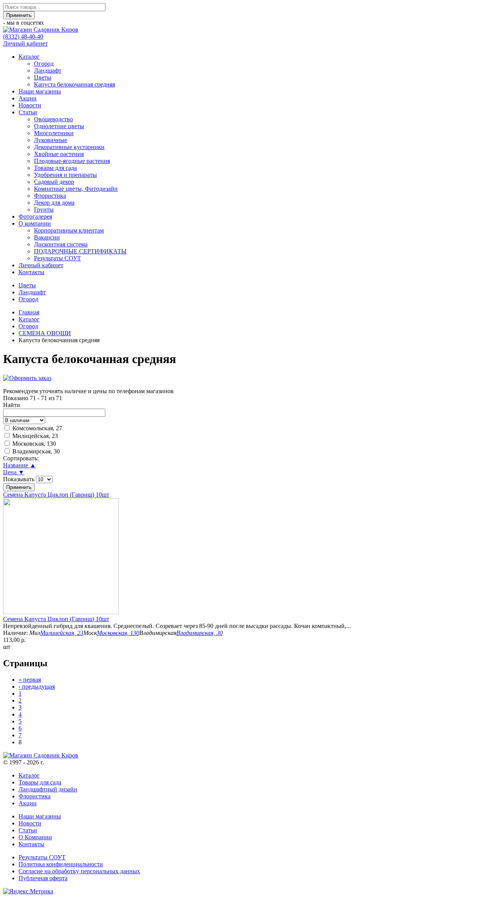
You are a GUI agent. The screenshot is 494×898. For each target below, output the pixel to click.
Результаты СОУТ (57, 258)
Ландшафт (47, 70)
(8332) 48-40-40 (23, 36)
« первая (30, 679)
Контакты (31, 272)
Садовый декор (54, 181)
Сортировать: (21, 458)
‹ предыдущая (37, 686)
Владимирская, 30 (36, 451)
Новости (30, 105)
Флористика (50, 195)
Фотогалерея (35, 216)
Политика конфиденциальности (61, 864)
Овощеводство (53, 119)
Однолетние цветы (59, 126)
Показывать (19, 479)
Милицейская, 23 (35, 436)
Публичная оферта (43, 878)
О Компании (35, 837)
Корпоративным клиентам (69, 230)
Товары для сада (55, 168)
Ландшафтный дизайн (48, 789)
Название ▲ (19, 465)
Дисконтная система (61, 244)
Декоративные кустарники (69, 147)
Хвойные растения (59, 154)
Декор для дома (54, 202)
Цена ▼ (13, 472)
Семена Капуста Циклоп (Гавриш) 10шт (56, 494)
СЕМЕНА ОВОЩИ (45, 333)
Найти (11, 405)
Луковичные (50, 140)
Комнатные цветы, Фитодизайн (76, 188)
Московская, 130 (34, 443)
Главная (29, 312)
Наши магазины (40, 91)
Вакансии (47, 237)
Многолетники (54, 133)
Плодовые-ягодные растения (72, 161)
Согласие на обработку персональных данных (79, 871)
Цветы (42, 77)
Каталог (29, 56)
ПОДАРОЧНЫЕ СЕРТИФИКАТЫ (80, 251)
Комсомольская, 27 (37, 428)
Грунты (44, 209)
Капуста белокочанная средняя (74, 84)
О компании (35, 223)
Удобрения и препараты (65, 174)
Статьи (28, 112)
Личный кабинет (25, 43)
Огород (44, 63)
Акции (28, 98)
